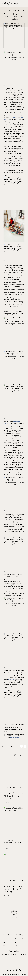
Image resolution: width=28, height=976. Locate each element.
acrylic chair (7, 523)
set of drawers (16, 578)
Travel (6, 834)
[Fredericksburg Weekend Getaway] (14, 819)
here (16, 736)
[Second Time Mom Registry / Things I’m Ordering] (14, 865)
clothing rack (11, 679)
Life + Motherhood (10, 10)
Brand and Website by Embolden (19, 974)
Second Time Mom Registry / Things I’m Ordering (13, 889)
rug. (13, 528)
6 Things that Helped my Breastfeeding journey (13, 796)
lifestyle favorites (14, 737)
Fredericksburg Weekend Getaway (12, 841)
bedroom (15, 117)
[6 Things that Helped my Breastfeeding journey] (14, 772)
